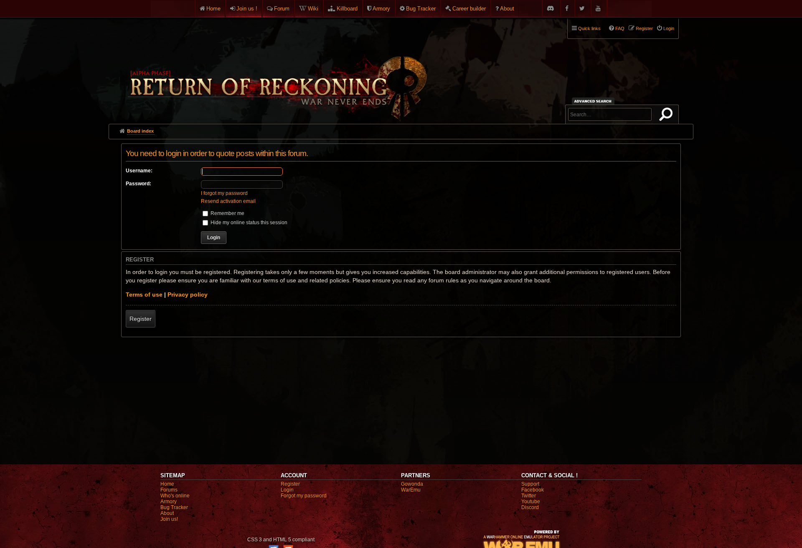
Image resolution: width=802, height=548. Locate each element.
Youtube (530, 501)
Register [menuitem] (644, 28)
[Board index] (276, 67)
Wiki (313, 8)
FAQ (619, 28)
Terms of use (144, 294)
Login (287, 490)
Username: (139, 171)
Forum (281, 8)
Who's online (175, 496)
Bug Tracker (421, 8)
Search (667, 116)
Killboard (347, 8)
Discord (530, 507)
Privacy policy (188, 294)
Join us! (169, 519)
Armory (381, 8)
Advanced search (594, 101)
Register (140, 318)
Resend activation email (228, 201)
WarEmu (411, 490)
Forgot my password (304, 496)
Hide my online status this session (248, 222)
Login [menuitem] (668, 28)
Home (213, 8)
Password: (138, 184)
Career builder (469, 8)
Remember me (226, 213)
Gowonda (412, 484)
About (507, 8)
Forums (169, 490)
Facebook (532, 490)
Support (530, 484)
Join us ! (246, 8)
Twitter (528, 496)
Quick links (589, 28)
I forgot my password (224, 193)
